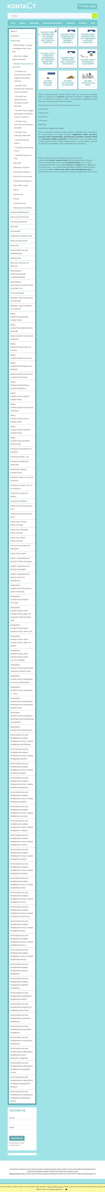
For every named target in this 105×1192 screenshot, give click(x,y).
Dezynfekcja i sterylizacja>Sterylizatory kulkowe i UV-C (21, 285)
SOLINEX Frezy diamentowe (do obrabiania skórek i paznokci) (21, 101)
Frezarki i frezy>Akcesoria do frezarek (21, 299)
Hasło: (11, 1127)
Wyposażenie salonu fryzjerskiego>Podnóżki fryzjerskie (20, 1029)
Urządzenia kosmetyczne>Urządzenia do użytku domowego (21, 679)
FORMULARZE (15, 258)
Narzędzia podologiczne (22, 181)
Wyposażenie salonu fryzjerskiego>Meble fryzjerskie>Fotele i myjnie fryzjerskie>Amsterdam (21, 740)
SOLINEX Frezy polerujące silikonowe (22, 134)
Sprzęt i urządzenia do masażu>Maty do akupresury (20, 577)
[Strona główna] (22, 5)
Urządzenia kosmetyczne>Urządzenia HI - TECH (21, 690)
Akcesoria (14, 245)
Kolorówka (15, 231)
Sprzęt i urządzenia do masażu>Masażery (20, 568)
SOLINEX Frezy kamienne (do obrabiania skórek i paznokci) (23, 88)
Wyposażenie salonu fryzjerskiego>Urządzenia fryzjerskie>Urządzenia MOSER (21, 1096)
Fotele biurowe (17, 293)
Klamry (16, 190)
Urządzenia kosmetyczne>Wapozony (21, 728)
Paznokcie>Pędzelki (18, 501)
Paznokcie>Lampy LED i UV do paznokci (21, 487)
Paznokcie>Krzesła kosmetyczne (18, 471)
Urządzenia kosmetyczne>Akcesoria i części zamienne (21, 588)
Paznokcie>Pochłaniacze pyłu (21, 507)
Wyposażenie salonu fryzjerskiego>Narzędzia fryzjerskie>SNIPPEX (21, 996)
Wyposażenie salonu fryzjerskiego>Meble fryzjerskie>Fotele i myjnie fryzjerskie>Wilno (21, 955)
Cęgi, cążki (17, 163)
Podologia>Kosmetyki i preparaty (20, 547)
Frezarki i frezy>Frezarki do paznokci (21, 307)
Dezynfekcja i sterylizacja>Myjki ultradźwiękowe (18, 274)
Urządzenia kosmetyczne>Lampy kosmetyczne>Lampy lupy (21, 628)
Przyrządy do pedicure (21, 172)
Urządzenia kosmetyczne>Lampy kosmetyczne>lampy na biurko (20, 641)
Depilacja (14, 226)
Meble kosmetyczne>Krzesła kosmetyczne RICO (19, 385)
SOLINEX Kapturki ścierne (21, 141)
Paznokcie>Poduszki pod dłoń (21, 515)
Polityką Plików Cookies (55, 1186)
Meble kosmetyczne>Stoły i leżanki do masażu (21, 375)
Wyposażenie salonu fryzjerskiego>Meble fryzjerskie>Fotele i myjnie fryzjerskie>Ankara (21, 754)
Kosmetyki (14, 36)
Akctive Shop (18, 194)
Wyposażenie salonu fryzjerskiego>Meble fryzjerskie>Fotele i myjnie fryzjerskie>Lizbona (21, 826)
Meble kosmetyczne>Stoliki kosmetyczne (19, 418)
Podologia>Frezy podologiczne (17, 539)
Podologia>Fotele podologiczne (18, 523)
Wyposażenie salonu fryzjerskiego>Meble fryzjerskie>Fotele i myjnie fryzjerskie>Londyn (21, 840)
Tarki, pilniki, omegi (20, 185)
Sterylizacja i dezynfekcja (22, 208)
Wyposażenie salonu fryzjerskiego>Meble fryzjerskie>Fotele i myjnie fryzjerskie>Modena (21, 869)
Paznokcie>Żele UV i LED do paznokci (21, 479)
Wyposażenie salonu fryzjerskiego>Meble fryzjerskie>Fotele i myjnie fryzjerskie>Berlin (21, 768)
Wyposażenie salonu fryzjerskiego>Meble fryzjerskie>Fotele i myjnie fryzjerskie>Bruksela (21, 783)
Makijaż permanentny (19, 212)
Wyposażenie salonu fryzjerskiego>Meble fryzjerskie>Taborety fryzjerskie (19, 983)
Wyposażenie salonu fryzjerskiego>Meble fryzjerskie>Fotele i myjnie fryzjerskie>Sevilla (21, 940)
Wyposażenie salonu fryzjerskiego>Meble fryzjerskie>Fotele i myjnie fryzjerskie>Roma (21, 926)
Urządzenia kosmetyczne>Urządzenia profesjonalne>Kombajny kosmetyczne (21, 703)
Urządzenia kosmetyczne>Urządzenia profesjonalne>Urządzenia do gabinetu (22, 717)
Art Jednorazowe (19, 203)
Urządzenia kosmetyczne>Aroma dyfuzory (19, 599)
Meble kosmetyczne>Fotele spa (21, 356)
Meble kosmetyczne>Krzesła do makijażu (21, 366)
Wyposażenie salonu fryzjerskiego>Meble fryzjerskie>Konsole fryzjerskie (19, 969)
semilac (13, 31)
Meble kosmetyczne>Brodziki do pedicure (21, 328)
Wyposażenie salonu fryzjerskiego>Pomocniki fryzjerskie (21, 1040)
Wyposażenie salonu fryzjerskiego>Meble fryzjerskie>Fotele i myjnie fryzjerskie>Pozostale (21, 912)
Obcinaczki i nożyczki (21, 167)
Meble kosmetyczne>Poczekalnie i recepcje (21, 407)
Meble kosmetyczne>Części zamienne (22, 337)
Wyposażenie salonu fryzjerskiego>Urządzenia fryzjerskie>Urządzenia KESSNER (21, 1082)
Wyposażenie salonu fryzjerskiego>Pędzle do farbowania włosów (21, 1007)
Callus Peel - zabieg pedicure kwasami (20, 57)
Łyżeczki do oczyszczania (22, 176)
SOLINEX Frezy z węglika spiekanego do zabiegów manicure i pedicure (24, 113)
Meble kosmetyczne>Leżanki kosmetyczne (19, 396)
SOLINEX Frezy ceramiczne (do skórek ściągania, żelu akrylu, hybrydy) (22, 76)
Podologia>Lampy (18, 553)
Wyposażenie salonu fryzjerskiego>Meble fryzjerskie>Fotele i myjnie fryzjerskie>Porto (21, 897)
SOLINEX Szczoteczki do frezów (23, 149)
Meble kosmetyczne (18, 241)
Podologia (15, 41)
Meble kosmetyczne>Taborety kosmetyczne (20, 429)
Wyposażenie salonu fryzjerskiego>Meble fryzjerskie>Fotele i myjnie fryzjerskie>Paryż (21, 883)
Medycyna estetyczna (19, 217)
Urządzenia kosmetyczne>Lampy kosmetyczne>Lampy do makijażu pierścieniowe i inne (20, 613)
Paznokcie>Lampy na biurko (19, 495)
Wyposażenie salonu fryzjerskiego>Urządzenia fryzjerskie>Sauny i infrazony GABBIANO (21, 1053)
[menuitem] (93, 23)
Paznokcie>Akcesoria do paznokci (21, 450)
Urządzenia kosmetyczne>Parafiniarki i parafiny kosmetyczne (22, 668)
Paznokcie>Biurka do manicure (19, 463)
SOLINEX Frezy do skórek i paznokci (23, 65)
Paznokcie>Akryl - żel (19, 457)
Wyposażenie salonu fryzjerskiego (19, 252)
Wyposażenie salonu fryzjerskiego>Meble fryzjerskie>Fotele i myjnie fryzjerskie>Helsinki (21, 811)
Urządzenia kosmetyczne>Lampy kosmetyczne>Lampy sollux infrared (19, 655)
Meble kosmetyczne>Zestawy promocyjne (20, 441)
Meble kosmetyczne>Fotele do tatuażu (20, 347)
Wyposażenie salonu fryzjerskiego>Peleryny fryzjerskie (20, 1018)
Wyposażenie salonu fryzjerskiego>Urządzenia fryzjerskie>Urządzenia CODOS (21, 1068)
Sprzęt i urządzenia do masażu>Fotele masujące (21, 560)
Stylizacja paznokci (18, 222)
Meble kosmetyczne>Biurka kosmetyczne (19, 317)
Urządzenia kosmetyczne (21, 236)
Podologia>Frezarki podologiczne (19, 531)
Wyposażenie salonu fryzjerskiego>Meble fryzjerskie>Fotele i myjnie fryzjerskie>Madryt (21, 854)
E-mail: (12, 1118)
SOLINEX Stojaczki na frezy (22, 157)
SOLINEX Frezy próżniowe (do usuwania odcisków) (23, 124)
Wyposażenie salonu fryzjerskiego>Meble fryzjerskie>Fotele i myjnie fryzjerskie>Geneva (21, 797)
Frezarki (16, 199)
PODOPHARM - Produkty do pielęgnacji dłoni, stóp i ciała (22, 48)
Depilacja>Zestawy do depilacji (19, 264)
